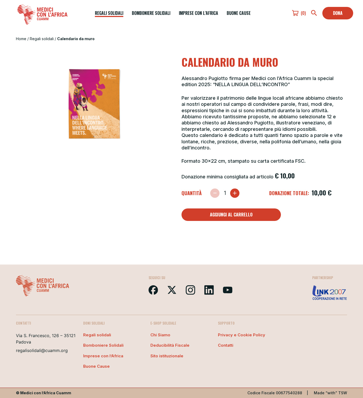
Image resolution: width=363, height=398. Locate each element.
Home (21, 38)
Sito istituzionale (166, 355)
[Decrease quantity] (215, 193)
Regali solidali (109, 13)
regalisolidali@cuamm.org (42, 350)
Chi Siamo (160, 334)
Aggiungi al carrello (231, 214)
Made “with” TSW (330, 393)
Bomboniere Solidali (151, 13)
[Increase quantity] (234, 193)
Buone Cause (239, 13)
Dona (338, 13)
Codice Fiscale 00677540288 (274, 393)
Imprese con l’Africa (198, 13)
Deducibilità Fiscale (169, 345)
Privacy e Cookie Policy (241, 334)
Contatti (225, 345)
